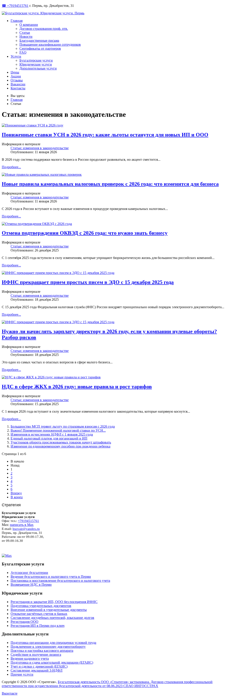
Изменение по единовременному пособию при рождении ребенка (60, 446)
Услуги (16, 56)
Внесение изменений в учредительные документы (49, 610)
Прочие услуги (22, 674)
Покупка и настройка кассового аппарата (42, 650)
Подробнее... (11, 167)
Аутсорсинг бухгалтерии (29, 572)
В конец (17, 497)
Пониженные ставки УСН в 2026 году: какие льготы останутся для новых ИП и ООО (105, 135)
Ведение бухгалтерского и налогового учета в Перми (51, 576)
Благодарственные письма (39, 40)
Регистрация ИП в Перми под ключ (37, 625)
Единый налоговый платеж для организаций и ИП (49, 438)
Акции (16, 76)
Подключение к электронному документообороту (48, 646)
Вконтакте (9, 693)
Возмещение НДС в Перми (31, 584)
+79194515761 (28, 521)
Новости (25, 36)
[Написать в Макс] (113, 556)
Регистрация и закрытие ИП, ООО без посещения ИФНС (54, 602)
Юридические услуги (35, 64)
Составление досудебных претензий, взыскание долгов (52, 618)
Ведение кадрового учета (30, 658)
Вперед (16, 493)
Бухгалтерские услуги (36, 60)
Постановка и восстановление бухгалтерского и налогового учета (60, 580)
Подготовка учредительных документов (41, 606)
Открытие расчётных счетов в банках (39, 614)
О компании (28, 24)
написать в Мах (22, 525)
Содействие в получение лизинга (36, 654)
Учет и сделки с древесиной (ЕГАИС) (39, 666)
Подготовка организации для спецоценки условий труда (53, 642)
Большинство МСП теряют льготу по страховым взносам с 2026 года (63, 426)
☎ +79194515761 (15, 6)
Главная (17, 21)
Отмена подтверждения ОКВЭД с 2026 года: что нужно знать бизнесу (85, 233)
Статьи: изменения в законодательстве (40, 148)
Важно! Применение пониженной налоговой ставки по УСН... (58, 430)
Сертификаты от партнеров (40, 48)
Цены (15, 72)
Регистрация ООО (24, 621)
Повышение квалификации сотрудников (50, 44)
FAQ (22, 52)
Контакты (18, 88)
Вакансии (18, 84)
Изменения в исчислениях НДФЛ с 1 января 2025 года (52, 434)
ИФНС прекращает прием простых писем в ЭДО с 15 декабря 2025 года (88, 282)
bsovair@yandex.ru (26, 529)
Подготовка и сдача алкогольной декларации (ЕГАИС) (52, 662)
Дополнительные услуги (38, 68)
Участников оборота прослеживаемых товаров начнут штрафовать (61, 442)
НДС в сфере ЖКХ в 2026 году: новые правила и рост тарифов (77, 386)
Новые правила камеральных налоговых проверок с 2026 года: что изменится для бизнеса (110, 184)
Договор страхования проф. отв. (43, 28)
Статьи (24, 32)
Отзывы (17, 80)
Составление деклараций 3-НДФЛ (36, 670)
